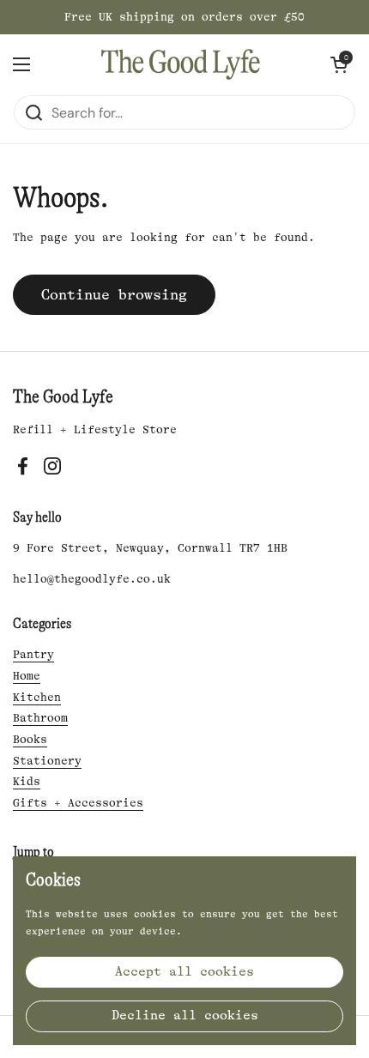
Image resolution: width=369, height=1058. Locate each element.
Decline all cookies (185, 1015)
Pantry (33, 654)
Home (26, 675)
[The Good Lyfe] (180, 64)
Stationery (47, 760)
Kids (26, 781)
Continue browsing (114, 295)
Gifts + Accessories (78, 802)
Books (30, 739)
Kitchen (37, 697)
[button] (339, 64)
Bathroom (40, 717)
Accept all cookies (184, 971)
